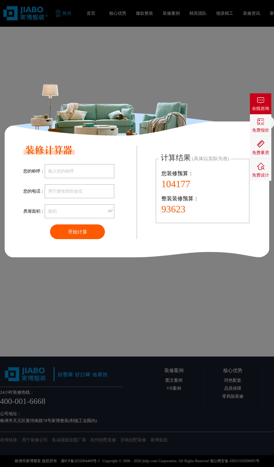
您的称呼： (34, 171)
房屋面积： (34, 211)
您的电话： (34, 191)
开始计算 (77, 232)
